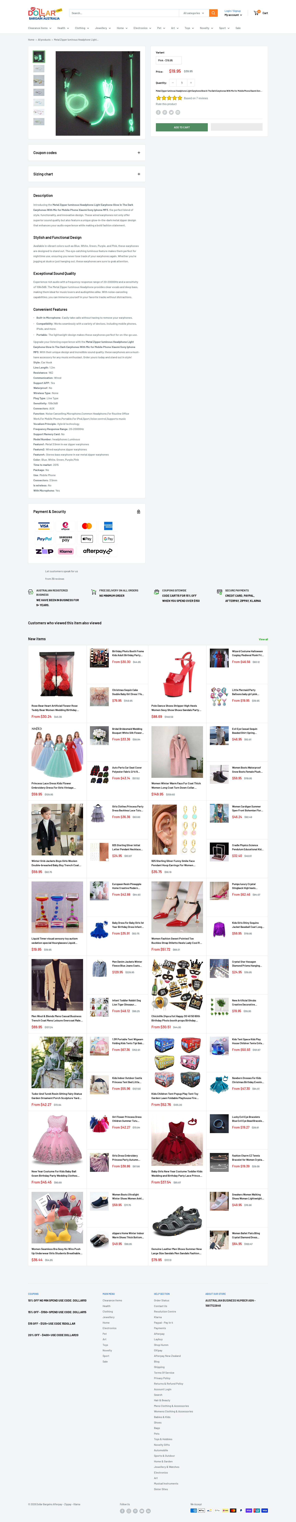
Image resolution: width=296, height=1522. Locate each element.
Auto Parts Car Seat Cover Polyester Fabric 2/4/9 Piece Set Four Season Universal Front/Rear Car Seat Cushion (127, 770)
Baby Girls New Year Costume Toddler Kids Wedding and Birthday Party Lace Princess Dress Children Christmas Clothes (177, 1174)
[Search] (213, 13)
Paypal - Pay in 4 (163, 1322)
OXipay (158, 1350)
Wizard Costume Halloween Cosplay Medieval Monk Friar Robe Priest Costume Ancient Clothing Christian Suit (248, 653)
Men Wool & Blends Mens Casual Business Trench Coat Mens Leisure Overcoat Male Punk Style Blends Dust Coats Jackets (56, 1018)
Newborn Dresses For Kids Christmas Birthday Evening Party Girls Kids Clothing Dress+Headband (247, 1080)
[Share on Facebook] (158, 112)
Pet (159, 27)
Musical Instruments (166, 1483)
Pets (156, 1433)
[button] (237, 127)
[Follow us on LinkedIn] (148, 1510)
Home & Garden (163, 1461)
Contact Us (160, 1306)
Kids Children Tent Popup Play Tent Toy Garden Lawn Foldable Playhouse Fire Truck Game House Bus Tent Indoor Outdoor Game (174, 1096)
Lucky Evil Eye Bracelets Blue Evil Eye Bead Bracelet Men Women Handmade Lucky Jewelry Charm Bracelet (247, 1119)
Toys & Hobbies (163, 1439)
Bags (157, 1427)
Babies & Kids (162, 1417)
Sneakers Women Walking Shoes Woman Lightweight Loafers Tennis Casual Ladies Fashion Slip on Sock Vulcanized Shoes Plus (247, 1197)
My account (232, 14)
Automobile (161, 1450)
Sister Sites (161, 1489)
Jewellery (101, 27)
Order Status (161, 1300)
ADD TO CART (182, 127)
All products (44, 39)
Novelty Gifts (162, 1444)
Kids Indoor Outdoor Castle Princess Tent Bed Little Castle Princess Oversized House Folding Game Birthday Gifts (127, 1080)
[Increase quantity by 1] (191, 82)
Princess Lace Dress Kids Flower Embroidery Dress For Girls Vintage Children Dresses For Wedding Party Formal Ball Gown (53, 786)
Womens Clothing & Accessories (173, 1411)
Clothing (80, 27)
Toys (187, 27)
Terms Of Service (164, 1372)
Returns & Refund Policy (168, 1383)
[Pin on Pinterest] (164, 112)
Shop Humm (161, 1344)
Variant (160, 52)
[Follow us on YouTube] (141, 1510)
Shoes (158, 1422)
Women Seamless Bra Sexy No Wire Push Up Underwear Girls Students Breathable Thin (56, 1251)
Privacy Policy (162, 1378)
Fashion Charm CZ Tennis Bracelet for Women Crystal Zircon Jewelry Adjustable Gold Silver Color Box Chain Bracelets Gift (247, 1158)
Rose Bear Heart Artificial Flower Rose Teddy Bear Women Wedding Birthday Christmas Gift (55, 708)
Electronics (140, 27)
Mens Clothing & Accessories (171, 1405)
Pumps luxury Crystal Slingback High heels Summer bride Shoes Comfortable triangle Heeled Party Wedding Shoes (248, 886)
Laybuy (158, 1339)
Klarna (158, 1317)
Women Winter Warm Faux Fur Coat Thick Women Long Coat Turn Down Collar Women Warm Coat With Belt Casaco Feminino (176, 786)
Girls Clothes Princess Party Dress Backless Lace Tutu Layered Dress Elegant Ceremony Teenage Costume (128, 809)
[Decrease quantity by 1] (172, 82)
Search (158, 1394)
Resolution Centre (165, 1311)
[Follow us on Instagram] (128, 1510)
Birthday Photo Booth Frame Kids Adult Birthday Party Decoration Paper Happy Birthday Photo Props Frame (128, 653)
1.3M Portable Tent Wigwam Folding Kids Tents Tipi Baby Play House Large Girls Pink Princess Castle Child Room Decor (127, 1041)
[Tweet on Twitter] (171, 112)
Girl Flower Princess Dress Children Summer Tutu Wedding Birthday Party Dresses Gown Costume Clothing (126, 1119)
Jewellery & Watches (166, 1466)
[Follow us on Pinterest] (135, 1510)
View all (264, 639)
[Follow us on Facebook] (122, 1510)
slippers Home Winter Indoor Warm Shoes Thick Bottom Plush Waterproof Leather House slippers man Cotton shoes (128, 1235)
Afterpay (159, 1333)
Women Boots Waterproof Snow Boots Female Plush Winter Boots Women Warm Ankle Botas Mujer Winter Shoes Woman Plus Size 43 (247, 770)
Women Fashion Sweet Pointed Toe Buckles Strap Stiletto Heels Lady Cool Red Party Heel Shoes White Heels (177, 941)
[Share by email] (177, 112)
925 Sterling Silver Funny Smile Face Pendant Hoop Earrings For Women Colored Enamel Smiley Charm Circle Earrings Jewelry (173, 863)
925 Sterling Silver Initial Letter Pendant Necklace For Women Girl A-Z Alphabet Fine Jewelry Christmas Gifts (128, 847)
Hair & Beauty (162, 1400)
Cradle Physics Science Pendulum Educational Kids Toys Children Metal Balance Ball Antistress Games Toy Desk (247, 847)
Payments (160, 1328)
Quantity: (161, 82)
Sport (222, 27)
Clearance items (38, 27)
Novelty (204, 27)
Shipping (159, 1366)
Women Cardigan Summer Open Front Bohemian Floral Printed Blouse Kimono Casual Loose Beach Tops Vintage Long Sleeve (247, 809)
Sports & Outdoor (164, 1455)
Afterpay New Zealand (167, 1355)
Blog (156, 1361)
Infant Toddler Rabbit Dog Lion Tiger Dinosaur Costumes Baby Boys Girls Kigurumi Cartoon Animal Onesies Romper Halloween (127, 1003)
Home (120, 27)
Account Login (162, 1389)
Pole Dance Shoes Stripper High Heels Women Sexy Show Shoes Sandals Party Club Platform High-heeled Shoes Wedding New (176, 708)
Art (173, 27)
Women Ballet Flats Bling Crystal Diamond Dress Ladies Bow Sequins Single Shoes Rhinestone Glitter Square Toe (247, 1235)
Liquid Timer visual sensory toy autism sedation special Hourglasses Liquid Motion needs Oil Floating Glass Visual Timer (55, 941)
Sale (238, 27)
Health (61, 27)
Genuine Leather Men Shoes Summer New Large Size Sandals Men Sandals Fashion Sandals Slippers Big (176, 1251)
